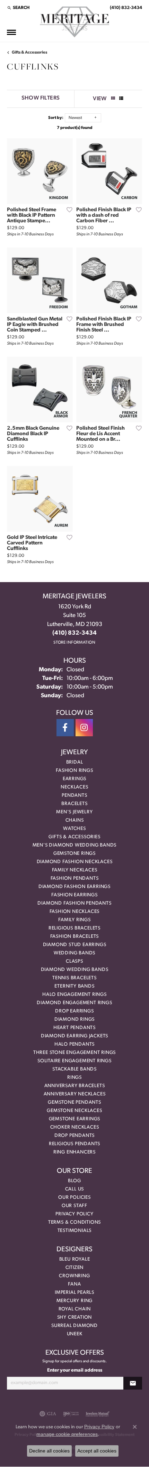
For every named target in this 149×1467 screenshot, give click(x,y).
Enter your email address (74, 1370)
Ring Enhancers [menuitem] (74, 1152)
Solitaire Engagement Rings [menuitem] (74, 1061)
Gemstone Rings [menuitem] (74, 853)
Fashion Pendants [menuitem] (75, 878)
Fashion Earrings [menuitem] (74, 895)
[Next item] (65, 171)
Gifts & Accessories (29, 52)
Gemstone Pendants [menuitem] (74, 1102)
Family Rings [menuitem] (74, 920)
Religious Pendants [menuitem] (74, 1144)
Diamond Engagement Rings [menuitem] (74, 1003)
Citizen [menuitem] (74, 1267)
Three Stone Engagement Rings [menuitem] (74, 1052)
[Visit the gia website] (48, 1414)
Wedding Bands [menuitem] (74, 953)
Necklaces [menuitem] (74, 787)
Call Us (74, 1189)
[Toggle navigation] (11, 32)
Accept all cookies (96, 1451)
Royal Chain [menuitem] (75, 1309)
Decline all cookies (49, 1451)
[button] (18, 7)
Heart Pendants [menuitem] (74, 1027)
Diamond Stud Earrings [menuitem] (74, 944)
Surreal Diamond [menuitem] (74, 1325)
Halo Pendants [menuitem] (74, 1044)
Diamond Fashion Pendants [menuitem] (74, 903)
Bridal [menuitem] (74, 762)
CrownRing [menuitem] (74, 1276)
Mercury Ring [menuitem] (74, 1301)
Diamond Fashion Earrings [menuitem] (74, 886)
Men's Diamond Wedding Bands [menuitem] (75, 845)
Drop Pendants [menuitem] (74, 1135)
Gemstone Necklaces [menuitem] (74, 1110)
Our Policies (74, 1197)
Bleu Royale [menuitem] (74, 1259)
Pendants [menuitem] (74, 795)
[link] (125, 7)
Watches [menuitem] (74, 828)
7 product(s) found (75, 128)
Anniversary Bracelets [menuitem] (74, 1085)
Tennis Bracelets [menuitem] (74, 978)
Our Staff (74, 1205)
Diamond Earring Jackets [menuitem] (74, 1036)
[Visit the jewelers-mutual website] (97, 1414)
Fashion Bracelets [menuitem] (74, 936)
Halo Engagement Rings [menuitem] (74, 994)
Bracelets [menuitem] (74, 803)
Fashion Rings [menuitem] (74, 770)
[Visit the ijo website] (71, 1414)
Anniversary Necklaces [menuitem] (75, 1094)
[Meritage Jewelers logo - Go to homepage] (74, 22)
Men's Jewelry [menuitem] (74, 812)
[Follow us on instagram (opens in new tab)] (84, 727)
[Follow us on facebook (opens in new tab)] (65, 727)
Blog (74, 1181)
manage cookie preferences (67, 1434)
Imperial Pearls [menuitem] (74, 1292)
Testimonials (75, 1230)
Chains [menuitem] (74, 820)
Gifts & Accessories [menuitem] (74, 837)
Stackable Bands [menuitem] (74, 1069)
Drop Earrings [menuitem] (74, 1011)
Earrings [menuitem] (74, 779)
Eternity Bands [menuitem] (74, 986)
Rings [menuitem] (74, 1077)
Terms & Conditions (74, 1222)
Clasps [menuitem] (74, 961)
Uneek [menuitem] (74, 1334)
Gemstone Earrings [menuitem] (74, 1119)
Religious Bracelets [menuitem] (74, 928)
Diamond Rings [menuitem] (74, 1019)
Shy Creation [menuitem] (74, 1317)
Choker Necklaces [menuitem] (74, 1127)
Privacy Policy (74, 1214)
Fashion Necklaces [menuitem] (75, 911)
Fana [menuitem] (74, 1284)
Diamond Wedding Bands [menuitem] (74, 969)
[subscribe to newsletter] (132, 1383)
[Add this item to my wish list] (67, 209)
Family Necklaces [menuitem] (74, 870)
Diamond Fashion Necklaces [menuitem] (75, 862)
